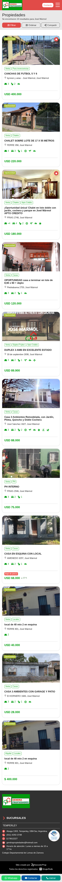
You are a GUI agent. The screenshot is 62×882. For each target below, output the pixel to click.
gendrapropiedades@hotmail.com (21, 842)
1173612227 (12, 838)
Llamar (52, 878)
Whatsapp (12, 878)
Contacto (48, 5)
